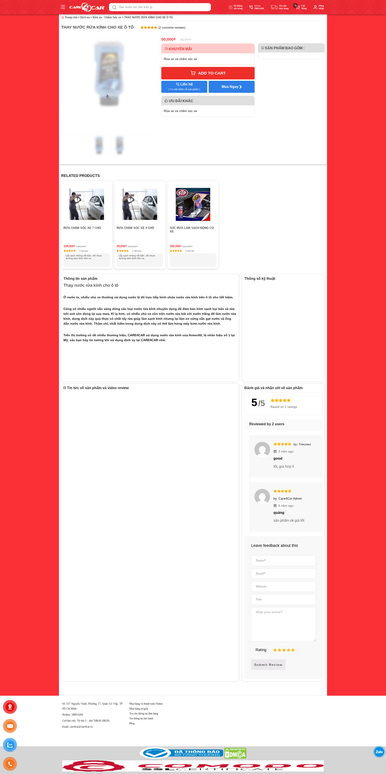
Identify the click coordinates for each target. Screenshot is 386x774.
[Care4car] (88, 7)
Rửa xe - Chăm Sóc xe (107, 17)
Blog (131, 723)
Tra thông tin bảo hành (141, 718)
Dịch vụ (85, 17)
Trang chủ (70, 17)
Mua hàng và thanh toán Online (146, 703)
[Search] (114, 7)
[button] (114, 7)
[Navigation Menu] (63, 7)
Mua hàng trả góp (138, 708)
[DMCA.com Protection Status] (235, 757)
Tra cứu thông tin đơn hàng (143, 713)
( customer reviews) (171, 27)
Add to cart (212, 73)
